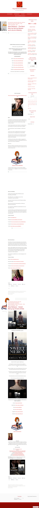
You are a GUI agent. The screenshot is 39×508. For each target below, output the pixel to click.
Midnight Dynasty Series (22, 485)
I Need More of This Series (31, 86)
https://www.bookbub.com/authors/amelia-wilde (18, 455)
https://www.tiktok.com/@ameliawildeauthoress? (18, 454)
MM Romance (16, 292)
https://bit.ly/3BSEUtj (18, 407)
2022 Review (17, 291)
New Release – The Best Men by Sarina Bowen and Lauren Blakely (16, 28)
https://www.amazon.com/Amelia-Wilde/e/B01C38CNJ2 (18, 451)
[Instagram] (30, 23)
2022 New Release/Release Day (14, 22)
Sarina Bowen (12, 293)
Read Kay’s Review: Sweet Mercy (17, 431)
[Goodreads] (33, 23)
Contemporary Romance (11, 485)
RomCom (10, 23)
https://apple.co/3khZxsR (19, 405)
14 (33, 101)
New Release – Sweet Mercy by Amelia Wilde (16, 308)
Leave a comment (10, 487)
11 (29, 101)
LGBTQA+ (23, 22)
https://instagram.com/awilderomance (18, 453)
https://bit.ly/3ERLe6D (19, 413)
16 (36, 101)
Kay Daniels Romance (20, 8)
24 (28, 104)
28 (33, 104)
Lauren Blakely (12, 292)
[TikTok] (34, 23)
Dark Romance (11, 304)
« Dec (28, 108)
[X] (31, 23)
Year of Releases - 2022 (17, 23)
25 (29, 104)
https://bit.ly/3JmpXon (19, 411)
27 (32, 104)
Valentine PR (15, 486)
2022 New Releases (12, 291)
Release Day (22, 292)
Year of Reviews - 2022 (13, 24)
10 (28, 101)
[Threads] (35, 23)
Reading (19, 292)
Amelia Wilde (21, 484)
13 (32, 101)
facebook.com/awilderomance (18, 452)
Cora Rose (29, 63)
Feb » (30, 108)
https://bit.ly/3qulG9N (18, 409)
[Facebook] (29, 23)
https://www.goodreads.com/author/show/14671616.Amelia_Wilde (17, 450)
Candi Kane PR (21, 291)
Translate (20, 499)
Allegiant (29, 62)
